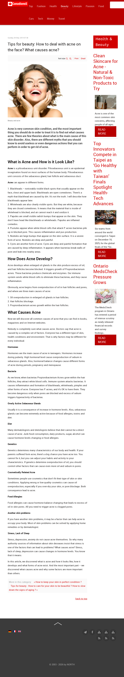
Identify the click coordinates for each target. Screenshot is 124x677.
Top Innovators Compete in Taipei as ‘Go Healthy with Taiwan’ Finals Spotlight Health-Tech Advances (105, 173)
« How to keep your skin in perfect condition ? (58, 581)
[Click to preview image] (47, 90)
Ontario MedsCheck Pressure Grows (105, 274)
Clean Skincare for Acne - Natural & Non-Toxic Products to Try (105, 71)
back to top (81, 598)
